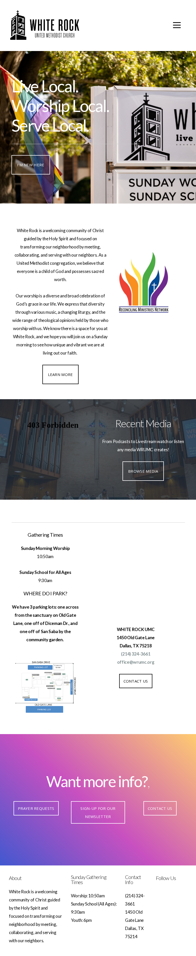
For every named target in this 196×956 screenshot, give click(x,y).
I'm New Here (30, 164)
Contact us (160, 808)
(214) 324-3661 (136, 654)
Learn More (60, 374)
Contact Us (136, 681)
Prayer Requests (36, 808)
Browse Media (143, 471)
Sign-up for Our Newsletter (98, 812)
